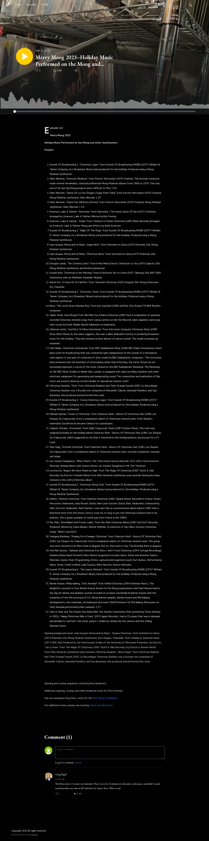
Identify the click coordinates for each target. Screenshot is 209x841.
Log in (78, 762)
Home (18, 4)
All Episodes (25, 15)
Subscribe (31, 4)
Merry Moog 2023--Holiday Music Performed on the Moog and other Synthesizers (74, 60)
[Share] (76, 70)
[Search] (190, 4)
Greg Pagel (61, 774)
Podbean (34, 834)
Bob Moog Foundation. (105, 698)
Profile (44, 4)
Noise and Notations (101, 705)
